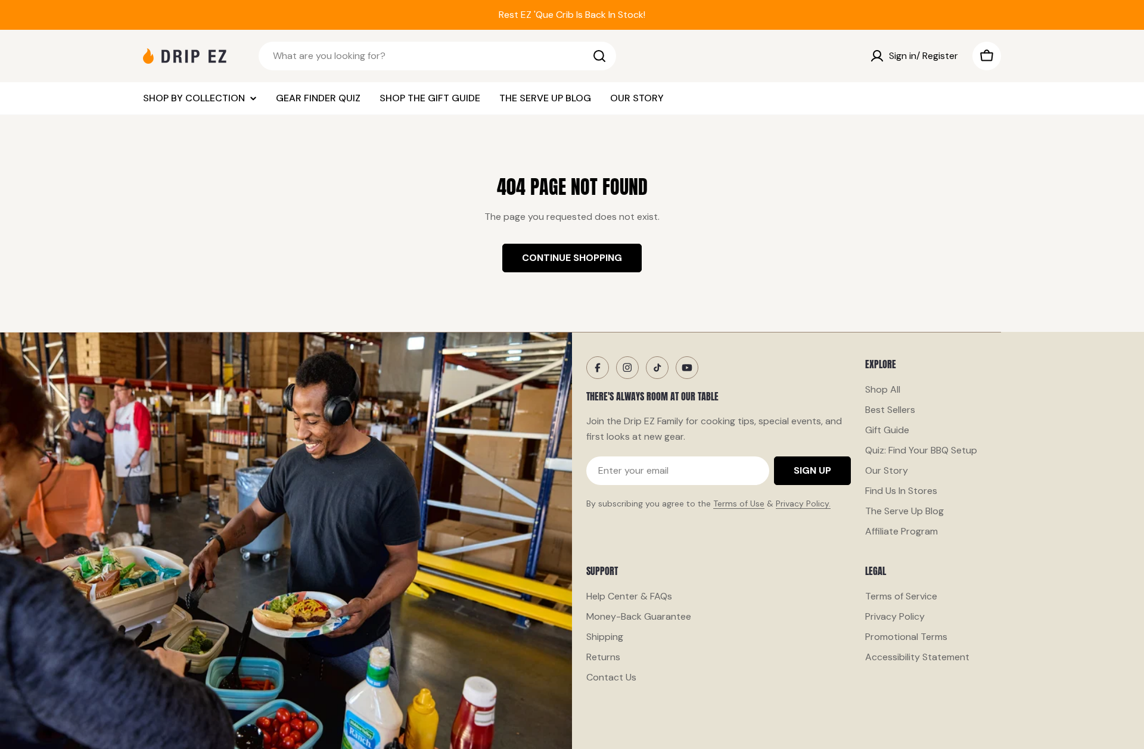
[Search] (599, 56)
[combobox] (437, 56)
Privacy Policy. (803, 503)
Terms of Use (738, 503)
